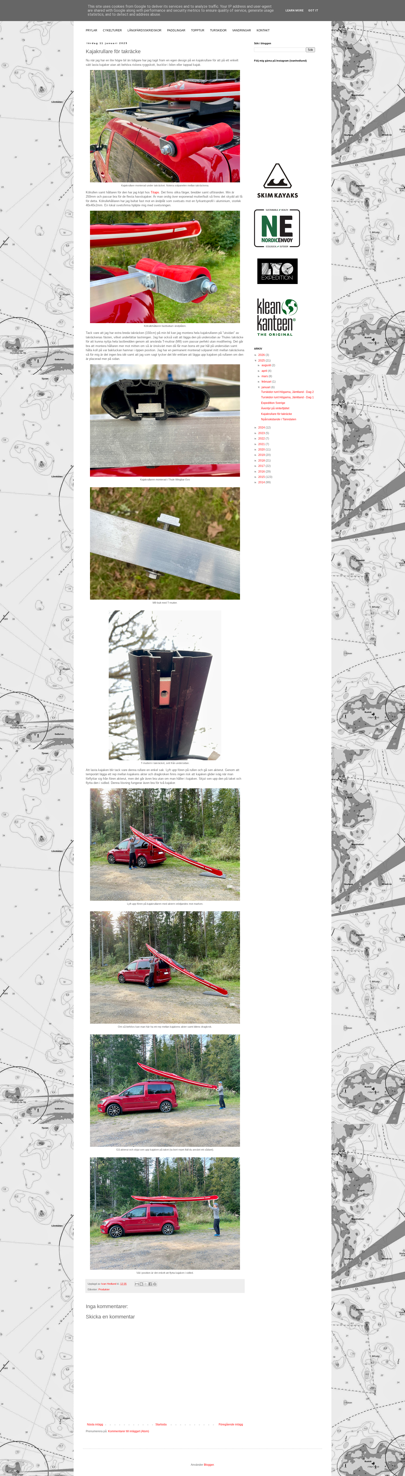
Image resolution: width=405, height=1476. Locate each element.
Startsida (161, 1424)
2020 (262, 449)
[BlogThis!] (141, 1284)
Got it (313, 10)
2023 (262, 433)
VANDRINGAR (241, 30)
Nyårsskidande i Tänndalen (278, 419)
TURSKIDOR (218, 30)
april (265, 371)
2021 (262, 444)
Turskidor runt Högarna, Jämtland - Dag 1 (287, 397)
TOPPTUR (197, 30)
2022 (262, 438)
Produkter (104, 1289)
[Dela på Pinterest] (154, 1284)
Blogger (209, 1464)
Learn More (294, 10)
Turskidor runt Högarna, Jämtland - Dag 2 (287, 392)
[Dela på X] (145, 1284)
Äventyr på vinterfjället (275, 408)
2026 (262, 355)
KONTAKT (263, 30)
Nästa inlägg (95, 1424)
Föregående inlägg (231, 1424)
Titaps (155, 192)
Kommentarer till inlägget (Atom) (128, 1431)
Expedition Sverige (273, 403)
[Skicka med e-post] (137, 1284)
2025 (262, 360)
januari (266, 387)
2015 (262, 477)
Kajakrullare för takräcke (276, 414)
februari (267, 381)
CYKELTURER (112, 30)
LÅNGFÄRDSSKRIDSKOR (144, 30)
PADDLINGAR (176, 30)
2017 (262, 466)
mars (265, 376)
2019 (262, 455)
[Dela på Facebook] (150, 1284)
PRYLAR (91, 30)
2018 (262, 460)
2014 (262, 482)
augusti (267, 365)
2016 (262, 471)
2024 (262, 427)
